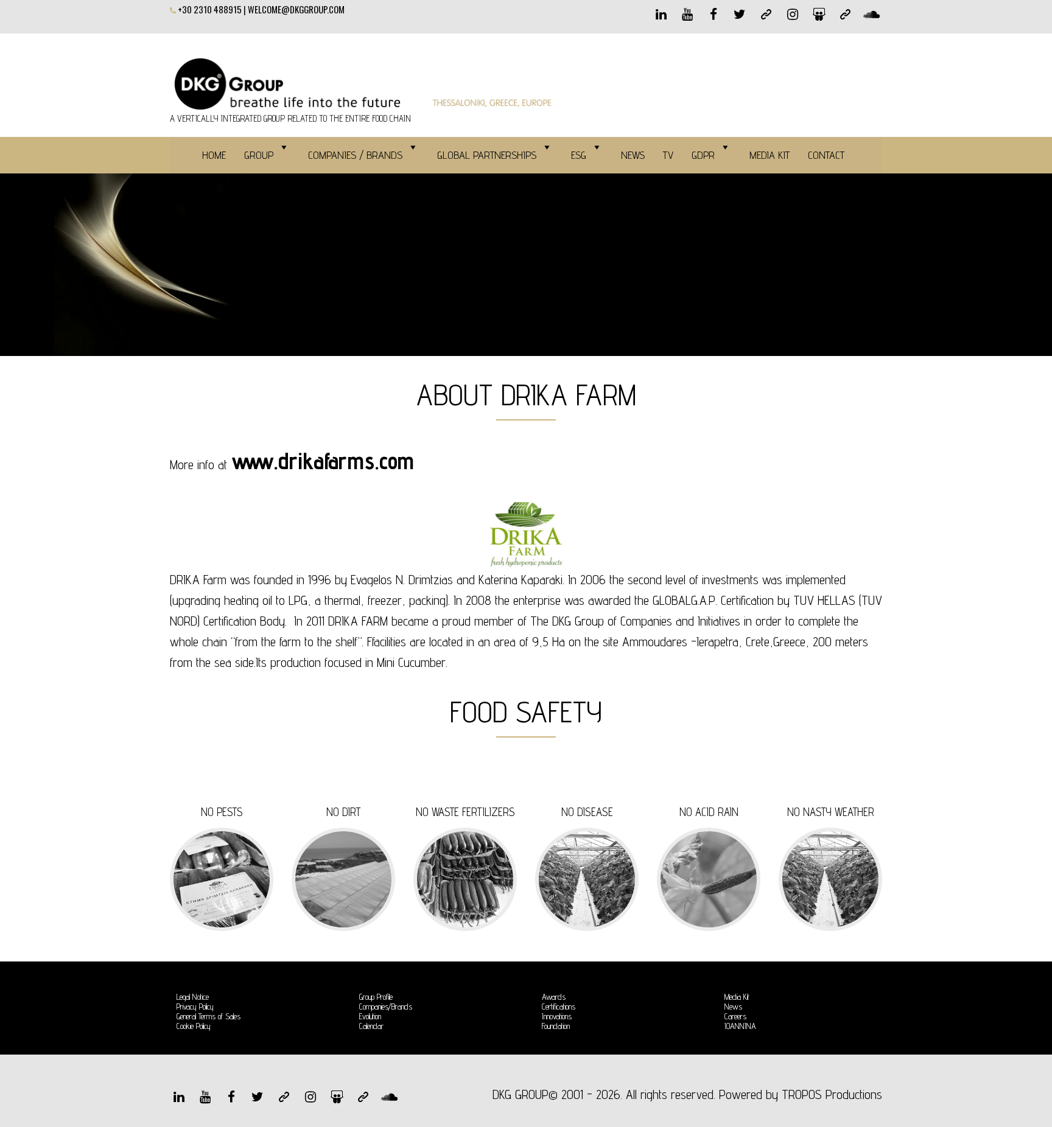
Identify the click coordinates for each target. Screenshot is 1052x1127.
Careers (735, 1016)
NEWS (633, 154)
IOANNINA (740, 1026)
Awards (554, 997)
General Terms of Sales (208, 1016)
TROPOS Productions (832, 1094)
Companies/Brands (385, 1006)
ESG (578, 154)
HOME (214, 154)
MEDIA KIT (769, 154)
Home (184, 261)
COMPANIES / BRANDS (355, 154)
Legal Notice (193, 997)
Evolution (370, 1016)
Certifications (558, 1006)
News (733, 1006)
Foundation (556, 1026)
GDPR (703, 154)
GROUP (258, 154)
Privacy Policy (195, 1006)
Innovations (557, 1016)
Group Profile (376, 997)
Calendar (371, 1026)
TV (668, 154)
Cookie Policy (194, 1026)
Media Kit (736, 997)
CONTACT (826, 154)
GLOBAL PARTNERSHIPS (486, 154)
